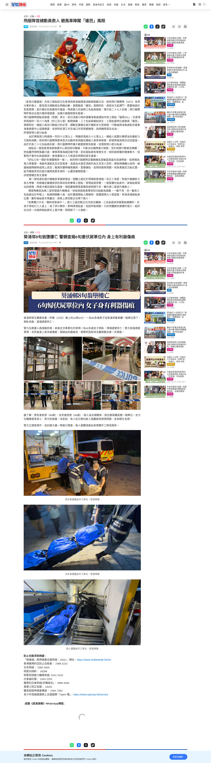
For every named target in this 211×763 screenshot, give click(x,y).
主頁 (26, 16)
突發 (169, 75)
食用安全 (171, 149)
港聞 (38, 16)
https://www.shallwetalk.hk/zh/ (94, 659)
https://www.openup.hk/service (90, 694)
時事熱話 (171, 104)
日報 (32, 16)
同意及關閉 (178, 757)
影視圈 (170, 45)
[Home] (18, 4)
